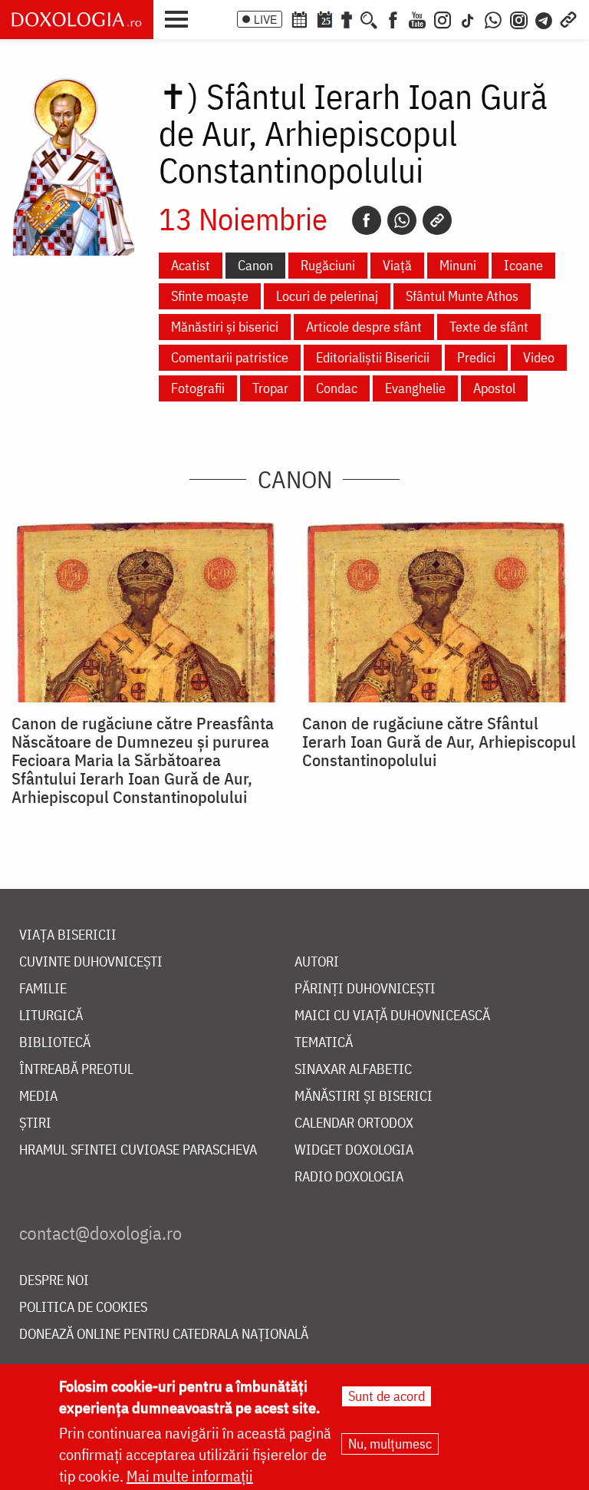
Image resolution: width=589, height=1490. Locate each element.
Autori (316, 962)
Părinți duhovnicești (365, 989)
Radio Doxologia (348, 1177)
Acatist (190, 265)
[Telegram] (544, 18)
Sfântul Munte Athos (462, 296)
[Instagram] (442, 18)
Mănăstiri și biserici (224, 326)
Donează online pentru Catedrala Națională (163, 1334)
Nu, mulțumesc (390, 1443)
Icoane (523, 265)
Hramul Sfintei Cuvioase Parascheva (138, 1150)
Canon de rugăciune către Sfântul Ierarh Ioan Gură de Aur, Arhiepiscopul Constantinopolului (439, 741)
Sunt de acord (386, 1396)
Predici (476, 357)
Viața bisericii (68, 935)
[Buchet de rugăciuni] (346, 18)
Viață (397, 265)
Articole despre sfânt (364, 326)
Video (538, 357)
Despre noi (54, 1281)
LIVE (265, 19)
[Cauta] (369, 18)
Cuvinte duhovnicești (91, 962)
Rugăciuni (328, 265)
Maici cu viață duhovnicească (392, 1016)
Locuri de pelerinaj (327, 296)
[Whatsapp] (401, 220)
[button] (180, 17)
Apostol (494, 388)
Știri (35, 1123)
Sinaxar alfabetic (353, 1070)
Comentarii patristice (229, 357)
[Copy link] (437, 220)
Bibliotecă (54, 1043)
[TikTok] (468, 18)
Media (38, 1097)
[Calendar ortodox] (299, 18)
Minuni (457, 265)
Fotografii (198, 388)
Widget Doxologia (353, 1150)
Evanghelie (415, 388)
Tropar (270, 388)
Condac (336, 388)
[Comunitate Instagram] (519, 18)
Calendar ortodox (353, 1123)
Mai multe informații (190, 1475)
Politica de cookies (83, 1308)
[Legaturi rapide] (568, 18)
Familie (43, 989)
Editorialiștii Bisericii (372, 357)
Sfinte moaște (209, 296)
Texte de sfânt (488, 326)
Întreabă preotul (76, 1070)
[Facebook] (393, 18)
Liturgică (51, 1016)
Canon (255, 265)
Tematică (323, 1043)
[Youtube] (417, 18)
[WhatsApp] (493, 18)
